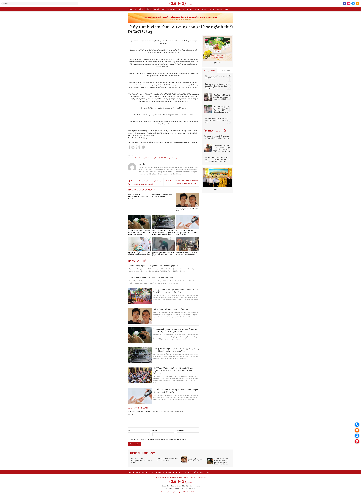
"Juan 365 (183, 492)
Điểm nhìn (149, 9)
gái (145, 158)
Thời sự (141, 9)
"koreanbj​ (171, 477)
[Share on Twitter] (133, 147)
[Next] (230, 453)
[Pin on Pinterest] (139, 147)
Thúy (164, 158)
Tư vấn (196, 9)
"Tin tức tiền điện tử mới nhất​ (197, 477)
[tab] (210, 70)
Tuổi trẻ (211, 9)
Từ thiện (189, 9)
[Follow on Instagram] (348, 3)
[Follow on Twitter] (353, 3)
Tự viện (203, 9)
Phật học (181, 9)
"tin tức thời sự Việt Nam (181, 477)
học (151, 158)
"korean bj (165, 477)
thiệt (159, 158)
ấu (134, 158)
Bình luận (131, 414)
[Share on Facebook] (129, 147)
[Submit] (76, 3)
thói (162, 158)
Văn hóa (219, 9)
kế (152, 158)
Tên (129, 431)
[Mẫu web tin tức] (180, 3)
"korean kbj (196, 492)
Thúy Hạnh (170, 158)
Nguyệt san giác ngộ (168, 9)
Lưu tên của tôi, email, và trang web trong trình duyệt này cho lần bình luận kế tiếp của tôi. (158, 439)
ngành (155, 158)
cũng (142, 158)
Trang (175, 158)
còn (140, 158)
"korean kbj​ (158, 477)
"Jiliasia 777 (189, 492)
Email (154, 431)
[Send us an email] (357, 3)
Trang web (180, 431)
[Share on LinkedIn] (143, 147)
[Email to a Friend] (136, 147)
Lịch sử (156, 9)
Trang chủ (132, 9)
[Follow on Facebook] (344, 3)
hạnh (147, 158)
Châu (136, 158)
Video (226, 9)
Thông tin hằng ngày (142, 453)
